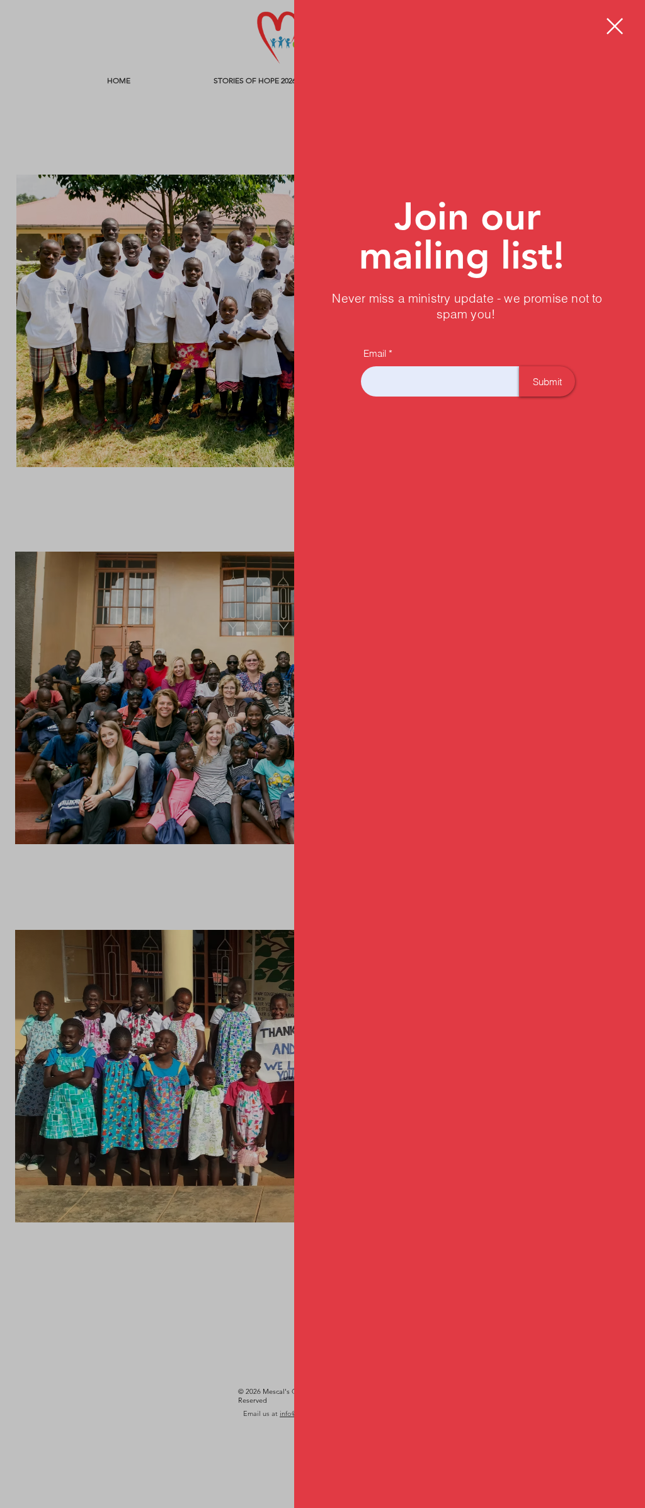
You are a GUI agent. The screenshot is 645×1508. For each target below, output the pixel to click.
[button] (615, 26)
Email (374, 353)
